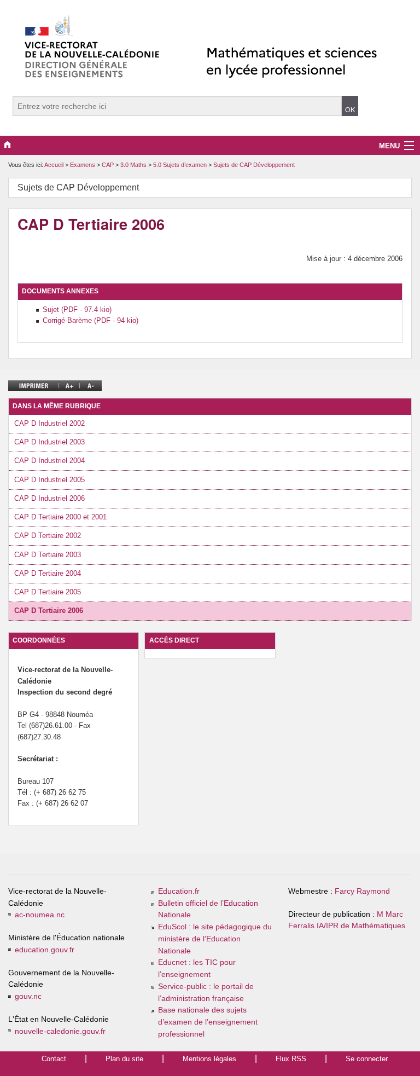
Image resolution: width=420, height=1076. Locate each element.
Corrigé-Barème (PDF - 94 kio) (90, 320)
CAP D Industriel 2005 (49, 480)
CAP (108, 164)
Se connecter (367, 1059)
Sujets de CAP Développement (254, 164)
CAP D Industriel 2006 (49, 498)
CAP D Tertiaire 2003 (47, 555)
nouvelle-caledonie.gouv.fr (60, 1031)
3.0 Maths (134, 164)
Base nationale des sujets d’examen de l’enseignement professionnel (208, 1022)
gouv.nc (28, 996)
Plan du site (124, 1059)
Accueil (53, 164)
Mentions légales (209, 1059)
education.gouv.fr (44, 950)
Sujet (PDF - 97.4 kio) (77, 309)
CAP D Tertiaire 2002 (47, 535)
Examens (83, 164)
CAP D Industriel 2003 (49, 442)
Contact (54, 1059)
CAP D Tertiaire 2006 (48, 610)
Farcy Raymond (362, 891)
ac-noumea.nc (40, 915)
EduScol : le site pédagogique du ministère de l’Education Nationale (215, 939)
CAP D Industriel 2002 (49, 423)
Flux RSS (291, 1059)
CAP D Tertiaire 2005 (47, 592)
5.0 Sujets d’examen (180, 164)
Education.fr (179, 891)
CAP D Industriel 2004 (49, 460)
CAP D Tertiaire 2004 (47, 573)
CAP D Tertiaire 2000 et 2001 (60, 517)
